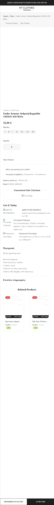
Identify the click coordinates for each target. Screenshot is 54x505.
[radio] (5, 132)
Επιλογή (20, 303)
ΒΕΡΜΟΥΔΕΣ (15, 110)
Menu (3, 9)
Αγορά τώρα (40, 502)
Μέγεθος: (6, 127)
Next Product (25, 23)
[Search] (46, 9)
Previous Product (12, 23)
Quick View (20, 298)
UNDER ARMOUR (15, 184)
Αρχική (5, 16)
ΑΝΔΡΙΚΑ (6, 110)
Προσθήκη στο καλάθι (13, 502)
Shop (12, 16)
